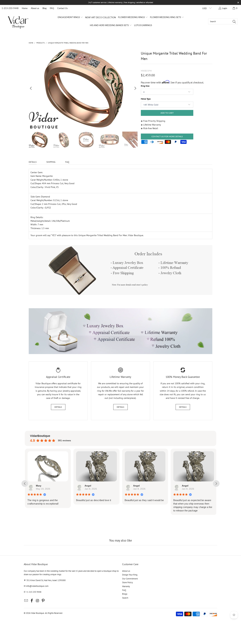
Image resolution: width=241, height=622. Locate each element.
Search (125, 597)
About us (35, 8)
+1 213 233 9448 (33, 592)
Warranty (126, 586)
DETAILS (33, 162)
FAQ (52, 8)
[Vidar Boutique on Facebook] (32, 601)
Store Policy (127, 582)
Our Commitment (130, 578)
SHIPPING (50, 162)
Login (224, 8)
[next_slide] (216, 483)
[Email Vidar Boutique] (26, 601)
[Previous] (31, 88)
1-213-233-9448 (10, 8)
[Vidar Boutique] (18, 21)
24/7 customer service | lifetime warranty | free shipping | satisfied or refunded (120, 2)
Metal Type (146, 98)
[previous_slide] (24, 483)
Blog (44, 8)
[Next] (135, 88)
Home (25, 8)
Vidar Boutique (37, 613)
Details (58, 407)
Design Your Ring (129, 574)
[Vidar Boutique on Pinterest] (43, 601)
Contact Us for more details (167, 136)
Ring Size (145, 86)
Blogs (124, 594)
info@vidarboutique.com (37, 586)
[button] (70, 17)
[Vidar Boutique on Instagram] (37, 601)
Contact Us (62, 8)
